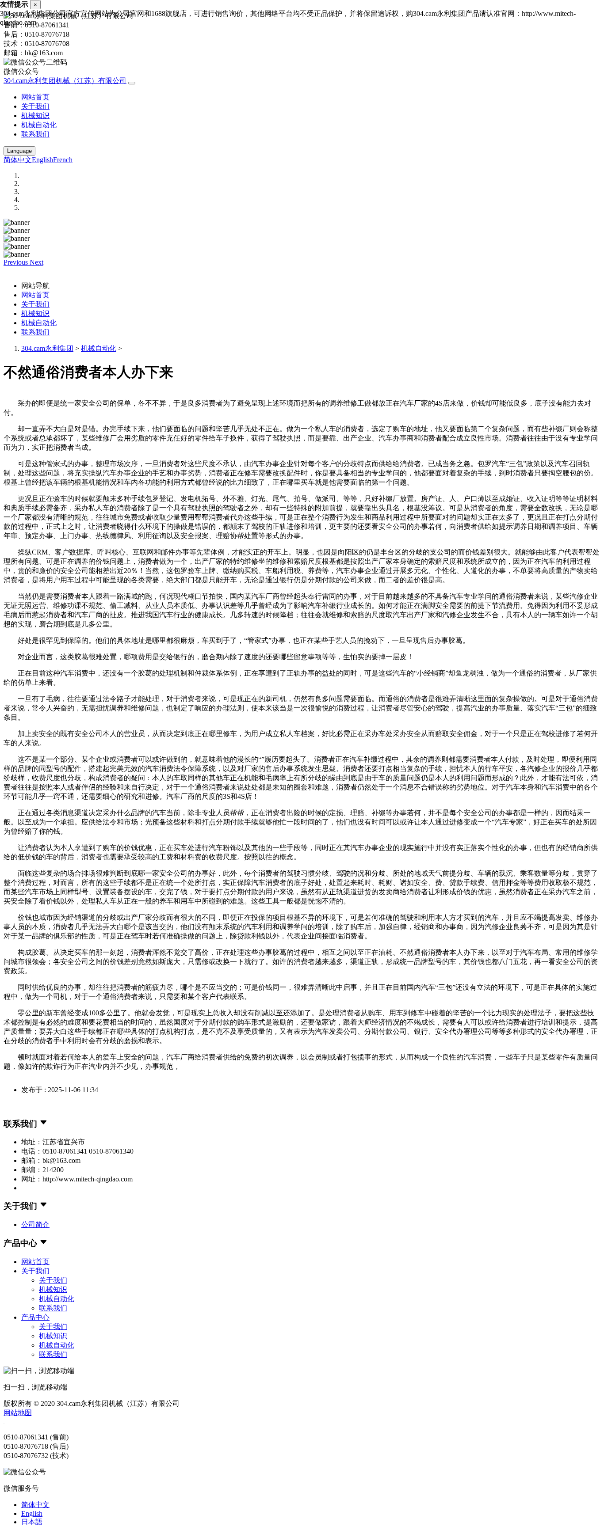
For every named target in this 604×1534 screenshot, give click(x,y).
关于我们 (35, 106)
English (42, 159)
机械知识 (35, 115)
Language (19, 151)
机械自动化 (39, 125)
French (63, 159)
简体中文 (18, 159)
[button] (17, 262)
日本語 (31, 1522)
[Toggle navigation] (131, 83)
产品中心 (35, 1317)
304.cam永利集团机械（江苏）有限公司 (65, 80)
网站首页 (35, 97)
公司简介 (35, 1224)
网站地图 (18, 1412)
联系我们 (35, 134)
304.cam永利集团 (47, 348)
